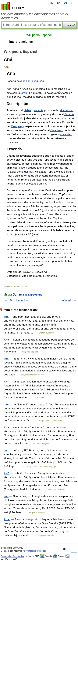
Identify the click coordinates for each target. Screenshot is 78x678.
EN (58, 3)
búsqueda (38, 80)
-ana (6, 404)
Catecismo (56, 130)
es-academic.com (14, 6)
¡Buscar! (70, 25)
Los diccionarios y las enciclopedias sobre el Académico (34, 16)
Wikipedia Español (39, 35)
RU (51, 3)
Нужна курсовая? (30, 294)
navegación (23, 80)
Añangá (66, 300)
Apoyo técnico (29, 551)
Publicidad (41, 551)
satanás (38, 110)
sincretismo (66, 110)
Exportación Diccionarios (12, 556)
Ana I (7, 519)
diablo (27, 110)
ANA (6, 381)
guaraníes (65, 134)
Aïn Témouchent (19, 300)
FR (72, 3)
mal (31, 171)
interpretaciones (21, 41)
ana (6, 316)
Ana (6, 339)
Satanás (69, 114)
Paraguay (17, 126)
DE (65, 3)
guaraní (23, 92)
